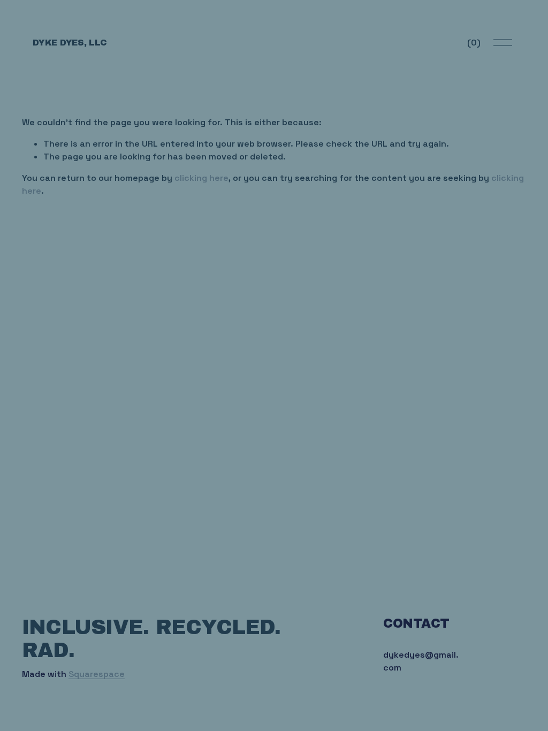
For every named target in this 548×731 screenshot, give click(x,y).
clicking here (201, 178)
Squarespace (96, 674)
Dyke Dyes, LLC (70, 42)
